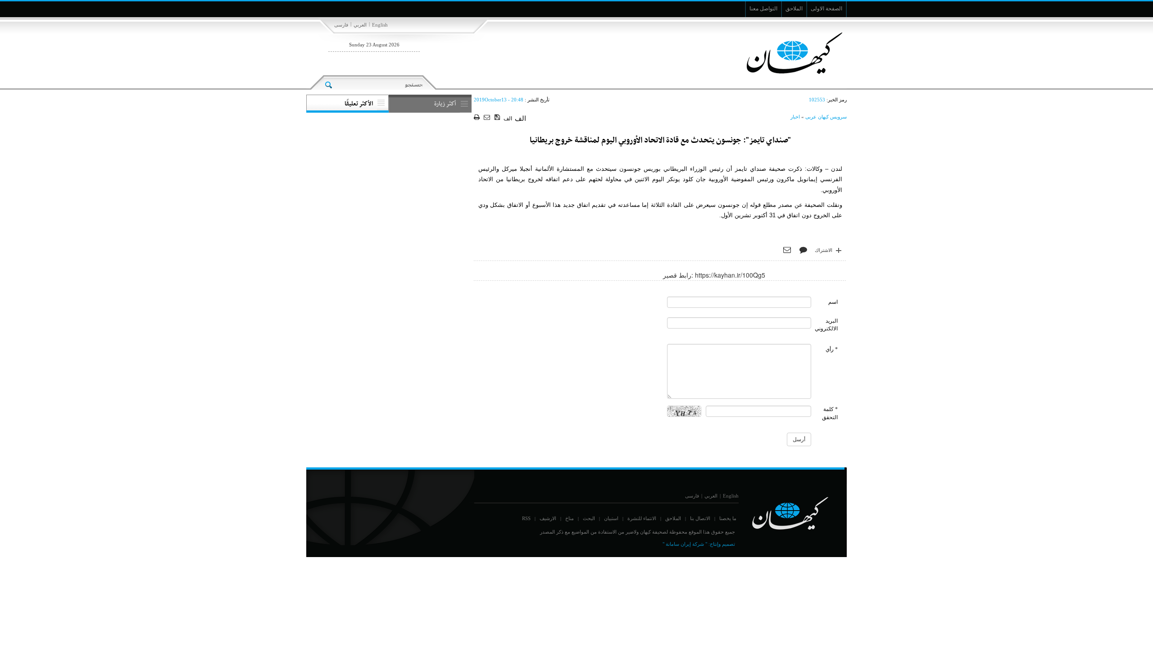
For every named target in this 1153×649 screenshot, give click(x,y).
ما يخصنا (727, 518)
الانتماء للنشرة (641, 518)
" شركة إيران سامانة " (685, 544)
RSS (526, 518)
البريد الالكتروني (826, 325)
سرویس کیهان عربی (826, 116)
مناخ (569, 518)
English (380, 24)
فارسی (341, 24)
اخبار (795, 116)
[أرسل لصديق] (488, 118)
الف (508, 118)
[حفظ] (498, 117)
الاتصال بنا (700, 518)
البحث (589, 518)
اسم (833, 302)
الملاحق (673, 518)
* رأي (832, 349)
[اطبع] (477, 118)
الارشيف (548, 518)
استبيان (611, 518)
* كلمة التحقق (830, 413)
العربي (360, 24)
